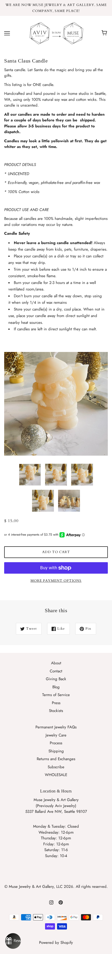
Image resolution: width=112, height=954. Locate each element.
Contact (56, 671)
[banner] (55, 33)
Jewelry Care (56, 735)
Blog (56, 687)
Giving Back (56, 679)
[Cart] (105, 33)
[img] (51, 902)
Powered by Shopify (56, 942)
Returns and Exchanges (56, 759)
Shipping (56, 751)
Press (56, 703)
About (56, 663)
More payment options (56, 580)
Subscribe (56, 767)
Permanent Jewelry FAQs (56, 727)
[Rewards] (13, 941)
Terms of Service (56, 695)
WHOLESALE (56, 775)
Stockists (56, 711)
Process (56, 743)
